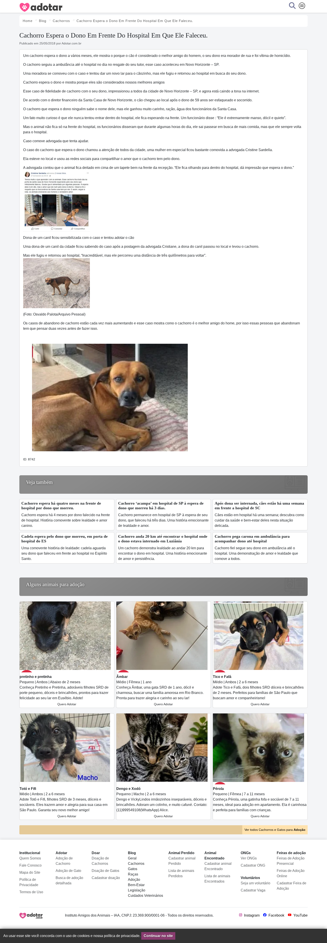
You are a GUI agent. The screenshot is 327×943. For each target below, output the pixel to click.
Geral (132, 858)
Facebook (276, 915)
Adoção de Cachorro (64, 860)
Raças (133, 874)
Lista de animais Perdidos (181, 873)
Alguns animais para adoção (55, 584)
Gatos (132, 869)
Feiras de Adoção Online (291, 873)
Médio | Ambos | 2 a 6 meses (258, 690)
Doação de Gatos (105, 871)
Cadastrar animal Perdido (182, 860)
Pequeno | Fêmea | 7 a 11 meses (260, 802)
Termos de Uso (31, 892)
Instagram (251, 915)
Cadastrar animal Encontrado (218, 866)
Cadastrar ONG (253, 865)
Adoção (134, 879)
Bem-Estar (136, 885)
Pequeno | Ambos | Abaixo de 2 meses (64, 690)
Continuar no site (158, 936)
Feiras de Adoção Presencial (291, 860)
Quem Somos (30, 858)
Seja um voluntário (255, 883)
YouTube (300, 915)
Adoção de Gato (68, 871)
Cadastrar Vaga (253, 890)
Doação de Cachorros (100, 860)
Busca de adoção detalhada (69, 880)
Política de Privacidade (28, 882)
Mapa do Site (29, 872)
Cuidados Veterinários (145, 895)
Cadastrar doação (106, 878)
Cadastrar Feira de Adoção (291, 885)
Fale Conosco (30, 865)
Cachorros (136, 863)
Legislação (136, 890)
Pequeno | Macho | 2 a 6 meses (161, 802)
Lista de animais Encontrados (217, 878)
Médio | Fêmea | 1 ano (160, 690)
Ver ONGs (249, 858)
